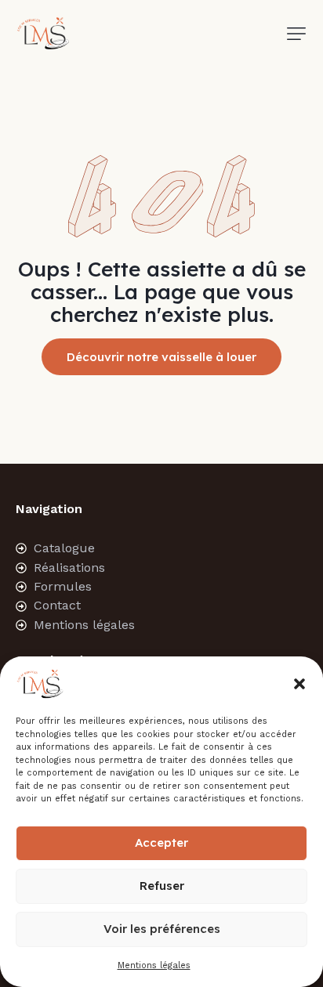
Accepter (161, 842)
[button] (299, 684)
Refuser (162, 885)
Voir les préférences (161, 928)
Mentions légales (154, 965)
